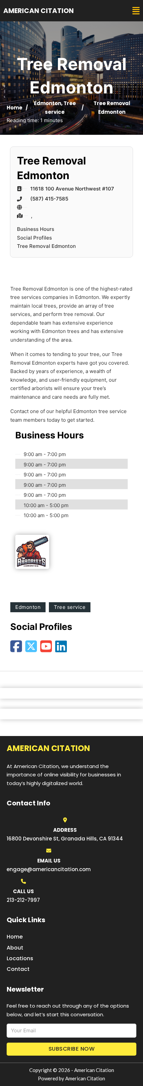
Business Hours (35, 229)
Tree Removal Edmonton (46, 246)
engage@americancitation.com (49, 869)
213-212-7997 (23, 899)
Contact (18, 969)
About (15, 948)
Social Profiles (34, 238)
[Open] (136, 11)
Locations (20, 958)
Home (14, 107)
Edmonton (47, 103)
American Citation (38, 10)
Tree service (69, 607)
